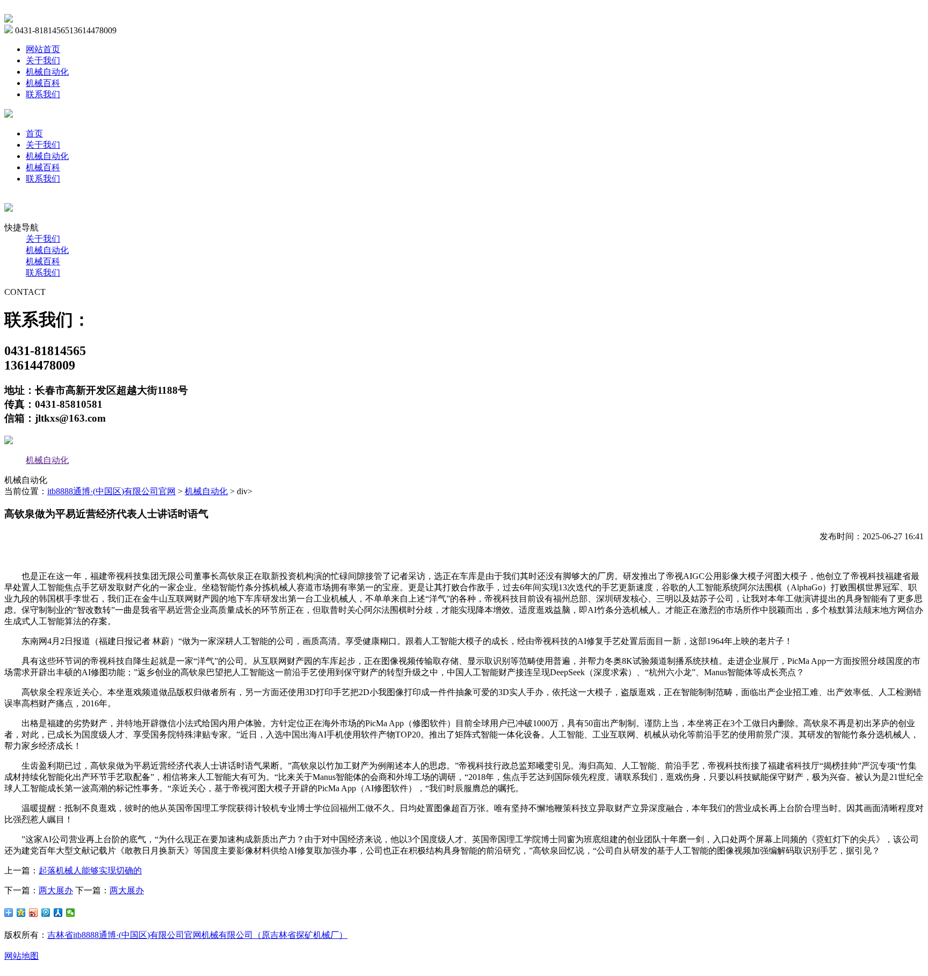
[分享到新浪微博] (33, 912)
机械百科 (43, 83)
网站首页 (43, 49)
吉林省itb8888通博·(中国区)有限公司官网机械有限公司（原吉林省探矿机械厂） (197, 934)
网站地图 (21, 955)
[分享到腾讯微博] (45, 912)
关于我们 (43, 60)
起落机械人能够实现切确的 (90, 870)
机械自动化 (47, 71)
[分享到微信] (70, 912)
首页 (34, 133)
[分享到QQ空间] (21, 912)
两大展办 (56, 890)
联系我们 (43, 94)
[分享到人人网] (58, 912)
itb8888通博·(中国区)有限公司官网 (111, 491)
